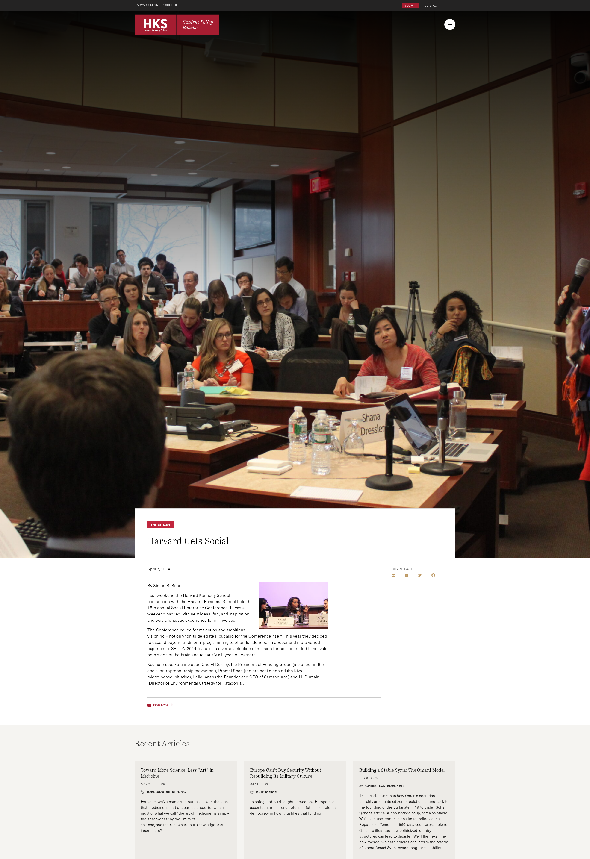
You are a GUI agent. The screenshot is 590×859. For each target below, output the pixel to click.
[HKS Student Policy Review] (177, 24)
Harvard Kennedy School (156, 5)
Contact (432, 5)
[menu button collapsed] (449, 24)
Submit (410, 5)
